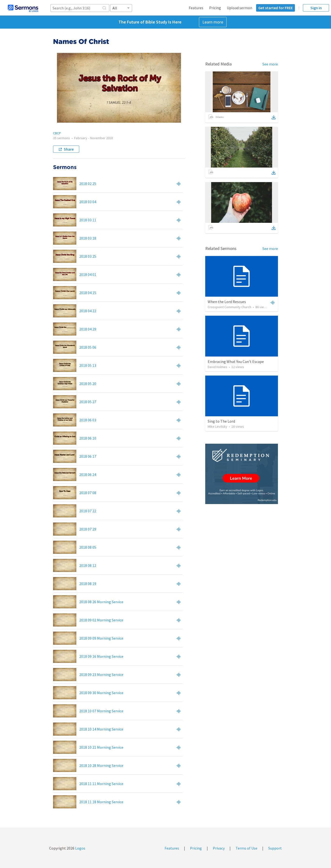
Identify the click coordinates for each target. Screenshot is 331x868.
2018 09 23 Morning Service (101, 674)
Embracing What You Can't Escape (236, 361)
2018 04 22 (87, 310)
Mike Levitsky (217, 426)
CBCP (57, 133)
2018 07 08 (87, 492)
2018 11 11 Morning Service (101, 783)
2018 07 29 (87, 529)
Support (275, 848)
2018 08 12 (87, 565)
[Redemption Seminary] (241, 474)
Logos (79, 848)
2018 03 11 (87, 219)
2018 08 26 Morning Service (101, 601)
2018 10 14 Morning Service (101, 729)
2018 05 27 (87, 401)
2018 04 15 (87, 292)
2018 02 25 (87, 183)
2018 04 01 (87, 274)
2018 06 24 (87, 474)
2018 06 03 (87, 420)
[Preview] (178, 183)
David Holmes (217, 367)
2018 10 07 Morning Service (101, 710)
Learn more (212, 22)
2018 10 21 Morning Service (101, 747)
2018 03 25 (87, 256)
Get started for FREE (275, 7)
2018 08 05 (87, 547)
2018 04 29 (87, 329)
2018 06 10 (87, 438)
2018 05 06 (87, 347)
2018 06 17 (87, 456)
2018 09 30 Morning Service (101, 692)
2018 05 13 (87, 365)
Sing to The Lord (221, 421)
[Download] (274, 117)
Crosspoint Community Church (229, 307)
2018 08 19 (87, 583)
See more (270, 64)
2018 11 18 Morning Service (101, 801)
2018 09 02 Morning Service (101, 620)
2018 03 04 (87, 201)
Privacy (219, 848)
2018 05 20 (87, 383)
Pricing (215, 7)
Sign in (316, 7)
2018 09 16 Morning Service (101, 656)
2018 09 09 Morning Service (101, 638)
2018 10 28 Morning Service (101, 765)
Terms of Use (246, 848)
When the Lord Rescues (227, 301)
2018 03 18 (87, 238)
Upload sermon (239, 7)
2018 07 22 (87, 510)
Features (196, 7)
